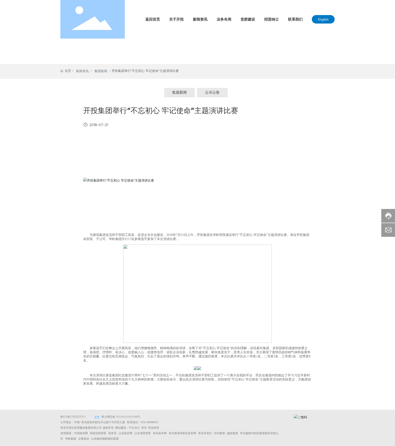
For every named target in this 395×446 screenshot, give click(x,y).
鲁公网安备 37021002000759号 (120, 417)
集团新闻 (100, 71)
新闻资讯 (82, 71)
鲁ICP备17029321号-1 (73, 416)
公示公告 (212, 93)
